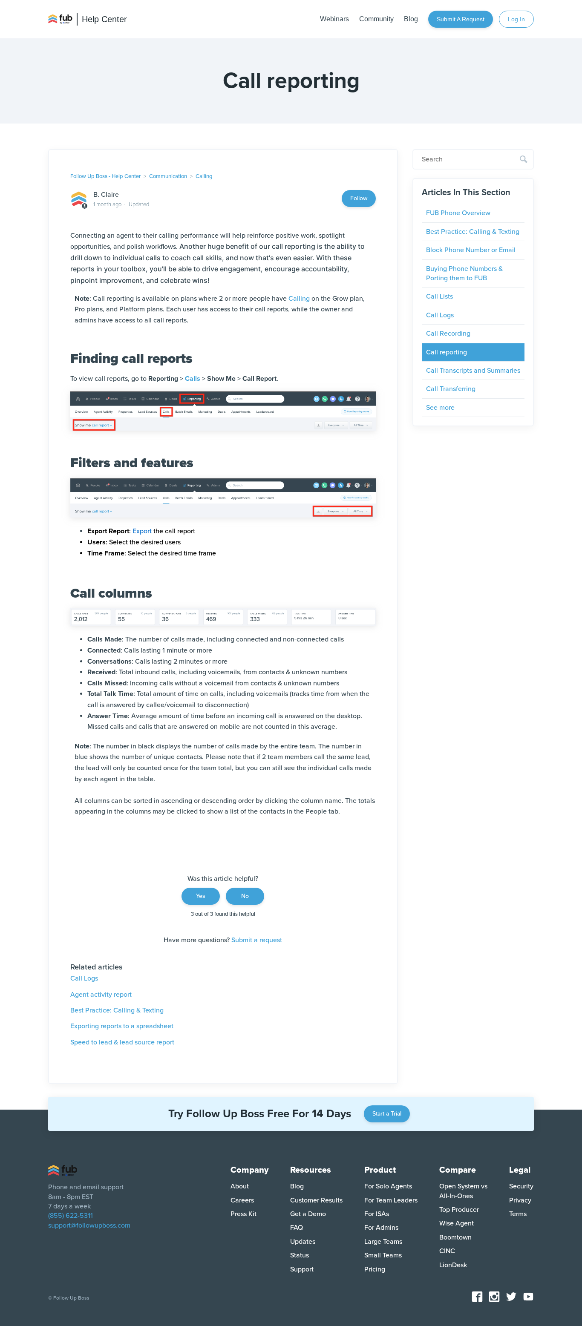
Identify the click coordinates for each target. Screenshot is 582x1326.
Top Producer (459, 1209)
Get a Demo (308, 1214)
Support (302, 1269)
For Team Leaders (391, 1200)
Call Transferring (450, 389)
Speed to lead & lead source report (122, 1042)
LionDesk (453, 1265)
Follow (358, 198)
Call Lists (439, 296)
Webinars (334, 19)
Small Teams (383, 1255)
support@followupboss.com (89, 1225)
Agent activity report (101, 994)
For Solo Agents (388, 1186)
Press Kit (243, 1214)
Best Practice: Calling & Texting (117, 1010)
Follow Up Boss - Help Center (105, 176)
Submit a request (460, 19)
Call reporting (446, 352)
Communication (168, 176)
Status (299, 1255)
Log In (516, 19)
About (239, 1186)
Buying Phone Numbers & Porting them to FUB (464, 273)
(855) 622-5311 (70, 1215)
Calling (204, 176)
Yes (200, 896)
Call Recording (448, 333)
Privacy (520, 1200)
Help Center (104, 19)
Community (376, 19)
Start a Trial (386, 1113)
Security (521, 1186)
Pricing (374, 1269)
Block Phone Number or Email (471, 250)
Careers (242, 1200)
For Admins (381, 1227)
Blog (411, 19)
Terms (518, 1214)
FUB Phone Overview (458, 213)
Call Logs (84, 978)
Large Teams (383, 1241)
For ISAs (376, 1214)
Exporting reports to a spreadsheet (121, 1026)
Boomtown (455, 1237)
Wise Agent (456, 1223)
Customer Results (316, 1200)
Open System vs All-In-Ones (463, 1191)
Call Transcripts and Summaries (473, 370)
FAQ (296, 1227)
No (245, 896)
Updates (302, 1241)
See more (440, 407)
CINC (447, 1251)
